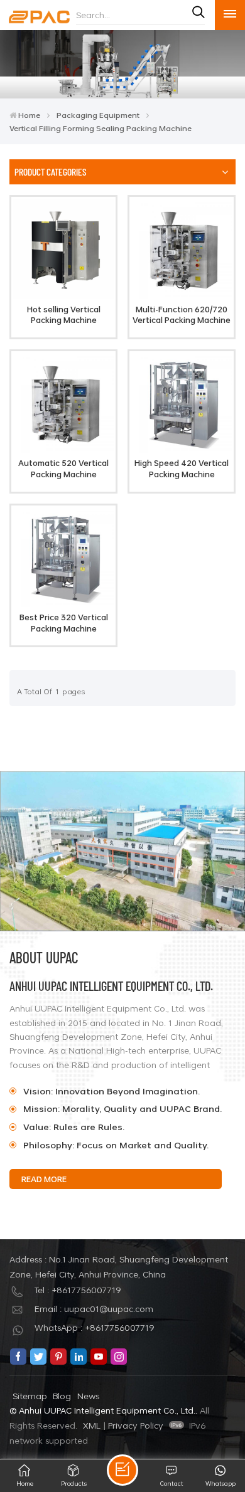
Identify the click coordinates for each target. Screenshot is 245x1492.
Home (29, 114)
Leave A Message (122, 1470)
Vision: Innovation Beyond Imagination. (112, 1091)
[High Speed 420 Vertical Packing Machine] (181, 449)
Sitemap (30, 1395)
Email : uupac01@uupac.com (94, 1308)
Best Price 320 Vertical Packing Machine (63, 623)
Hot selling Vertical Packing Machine (64, 315)
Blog (62, 1395)
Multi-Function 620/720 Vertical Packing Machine (182, 315)
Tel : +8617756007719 (78, 1289)
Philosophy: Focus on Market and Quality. (116, 1144)
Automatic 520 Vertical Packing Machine (63, 469)
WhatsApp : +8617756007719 (95, 1327)
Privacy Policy (135, 1425)
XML (92, 1425)
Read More (181, 546)
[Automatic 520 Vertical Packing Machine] (63, 449)
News (88, 1395)
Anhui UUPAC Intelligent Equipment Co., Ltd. (111, 985)
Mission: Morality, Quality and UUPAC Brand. (122, 1108)
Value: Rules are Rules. (73, 1126)
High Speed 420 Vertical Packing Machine (181, 469)
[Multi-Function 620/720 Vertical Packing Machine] (181, 295)
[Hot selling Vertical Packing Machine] (63, 295)
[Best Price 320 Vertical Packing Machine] (63, 603)
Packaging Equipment (98, 114)
